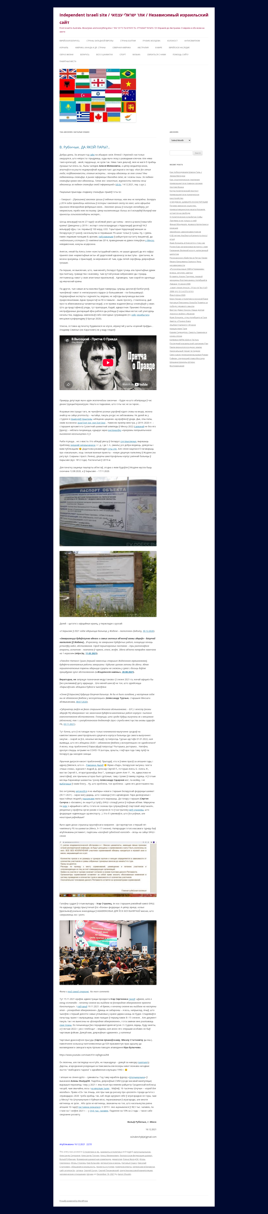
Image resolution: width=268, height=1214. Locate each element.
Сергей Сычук (91, 1170)
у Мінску (149, 240)
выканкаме (89, 798)
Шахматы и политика (111, 1151)
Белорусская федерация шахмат (136, 1155)
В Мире (158, 47)
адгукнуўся (81, 791)
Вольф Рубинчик (68, 1159)
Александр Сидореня (70, 1155)
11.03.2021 (91, 653)
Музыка (136, 54)
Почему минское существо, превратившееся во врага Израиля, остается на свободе (187, 209)
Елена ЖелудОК (131, 1159)
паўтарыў (82, 1006)
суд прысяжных (128, 441)
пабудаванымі (106, 236)
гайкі (92, 154)
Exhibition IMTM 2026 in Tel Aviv (184, 339)
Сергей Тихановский (108, 1170)
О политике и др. (91, 1151)
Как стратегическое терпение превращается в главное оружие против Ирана (186, 183)
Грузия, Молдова (151, 40)
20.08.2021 (127, 671)
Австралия (143, 47)
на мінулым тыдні (100, 1088)
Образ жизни (66, 54)
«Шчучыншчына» (142, 1151)
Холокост (172, 40)
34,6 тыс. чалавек (99, 1110)
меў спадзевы (136, 809)
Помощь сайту (180, 54)
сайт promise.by (67, 1170)
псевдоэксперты (123, 1166)
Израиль (64, 47)
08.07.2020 (81, 701)
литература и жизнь (110, 1163)
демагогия (117, 1159)
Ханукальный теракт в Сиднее (185, 351)
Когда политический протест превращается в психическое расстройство (184, 194)
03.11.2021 (69, 724)
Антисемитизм (192, 40)
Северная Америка (121, 47)
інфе (65, 806)
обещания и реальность (83, 1166)
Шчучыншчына (137, 1077)
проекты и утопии (105, 1166)
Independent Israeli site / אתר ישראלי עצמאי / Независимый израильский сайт (134, 18)
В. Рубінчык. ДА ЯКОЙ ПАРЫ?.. (85, 147)
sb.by (118, 184)
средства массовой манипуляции (136, 1170)
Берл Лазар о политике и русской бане (189, 298)
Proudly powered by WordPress (74, 1201)
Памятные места (68, 61)
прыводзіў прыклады (81, 418)
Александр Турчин (90, 1155)
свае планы (65, 1025)
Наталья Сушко (129, 1163)
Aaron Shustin (124, 1174)
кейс (134, 314)
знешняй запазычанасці (82, 445)
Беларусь (84, 54)
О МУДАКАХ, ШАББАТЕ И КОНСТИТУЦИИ (189, 202)
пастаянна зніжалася (89, 1107)
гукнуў (132, 998)
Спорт (123, 54)
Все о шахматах (104, 54)
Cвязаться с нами (156, 54)
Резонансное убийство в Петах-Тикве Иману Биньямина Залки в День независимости (188, 261)
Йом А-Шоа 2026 (177, 295)
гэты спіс (112, 448)
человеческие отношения (73, 1174)
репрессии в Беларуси (144, 1166)
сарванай (139, 426)
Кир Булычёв (93, 1163)
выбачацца (65, 783)
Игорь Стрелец (78, 1163)
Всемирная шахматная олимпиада (94, 1159)
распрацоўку (114, 430)
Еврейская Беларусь (70, 40)
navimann (143, 1062)
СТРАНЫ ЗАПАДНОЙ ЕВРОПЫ (100, 40)
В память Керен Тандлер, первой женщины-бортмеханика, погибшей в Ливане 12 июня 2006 (188, 280)
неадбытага (143, 314)
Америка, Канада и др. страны (90, 47)
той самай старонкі (78, 991)
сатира (79, 1170)
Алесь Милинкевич (109, 1155)
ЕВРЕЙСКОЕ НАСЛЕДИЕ (179, 47)
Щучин (90, 1174)
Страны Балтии (128, 40)
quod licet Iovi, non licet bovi (91, 422)
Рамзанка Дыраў (94, 765)
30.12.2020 (148, 631)
